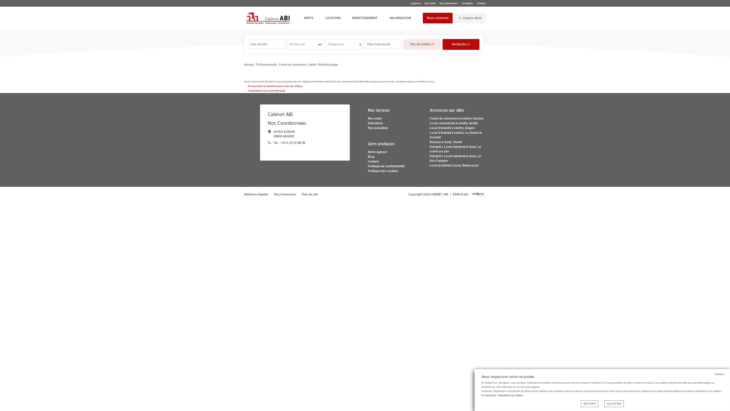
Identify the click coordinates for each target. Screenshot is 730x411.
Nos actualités (378, 128)
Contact (481, 3)
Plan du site (310, 194)
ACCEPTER (614, 403)
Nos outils (430, 3)
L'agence (415, 3)
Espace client (472, 18)
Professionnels (266, 64)
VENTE (308, 18)
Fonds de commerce (292, 64)
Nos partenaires (449, 3)
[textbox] (266, 43)
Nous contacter (437, 18)
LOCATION (332, 18)
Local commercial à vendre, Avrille (454, 123)
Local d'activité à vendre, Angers (452, 128)
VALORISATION (400, 18)
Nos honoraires (285, 194)
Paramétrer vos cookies (510, 395)
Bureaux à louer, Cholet (446, 142)
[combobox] (266, 44)
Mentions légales (256, 194)
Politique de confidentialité (386, 166)
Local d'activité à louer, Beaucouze (454, 165)
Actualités (467, 3)
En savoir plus (489, 395)
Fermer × (719, 374)
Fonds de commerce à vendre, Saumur (457, 118)
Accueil (249, 64)
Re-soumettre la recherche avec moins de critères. (275, 86)
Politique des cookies (383, 171)
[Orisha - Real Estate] (478, 194)
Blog (371, 157)
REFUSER (589, 403)
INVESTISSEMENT (365, 18)
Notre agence (377, 152)
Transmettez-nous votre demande (266, 90)
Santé (312, 64)
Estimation (375, 123)
